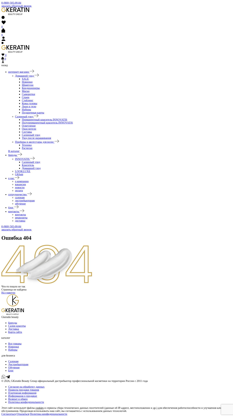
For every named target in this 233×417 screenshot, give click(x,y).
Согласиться (8, 414)
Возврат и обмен (18, 399)
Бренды (12, 322)
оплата (19, 190)
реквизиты (21, 217)
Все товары (14, 343)
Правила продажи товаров (23, 389)
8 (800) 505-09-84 (11, 2)
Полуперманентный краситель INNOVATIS (47, 122)
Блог (11, 370)
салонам (20, 197)
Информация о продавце (22, 395)
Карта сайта (15, 332)
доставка (20, 220)
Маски (26, 91)
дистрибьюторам (25, 200)
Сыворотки (28, 94)
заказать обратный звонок (16, 5)
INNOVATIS (22, 159)
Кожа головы (29, 103)
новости (20, 187)
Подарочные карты (33, 112)
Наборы (26, 109)
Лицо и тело (29, 106)
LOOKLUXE (22, 171)
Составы (27, 131)
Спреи (25, 97)
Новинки (27, 81)
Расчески (27, 148)
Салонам (13, 361)
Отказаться (22, 414)
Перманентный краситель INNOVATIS (44, 119)
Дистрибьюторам (18, 364)
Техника (27, 145)
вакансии (20, 184)
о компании (22, 181)
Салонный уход (24, 116)
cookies (39, 407)
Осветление (29, 125)
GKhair (19, 174)
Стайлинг (27, 100)
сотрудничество (17, 194)
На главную (8, 292)
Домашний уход (24, 75)
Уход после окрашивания (36, 138)
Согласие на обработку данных (26, 386)
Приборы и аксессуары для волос (35, 141)
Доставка (13, 328)
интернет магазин (19, 71)
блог (11, 207)
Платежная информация (22, 392)
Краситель (28, 165)
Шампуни (27, 85)
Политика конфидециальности (26, 402)
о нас (11, 178)
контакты (14, 211)
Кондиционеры (31, 88)
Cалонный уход (31, 162)
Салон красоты (17, 325)
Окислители (29, 128)
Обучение (14, 367)
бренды (13, 155)
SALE (25, 78)
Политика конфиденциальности (48, 414)
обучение (20, 203)
